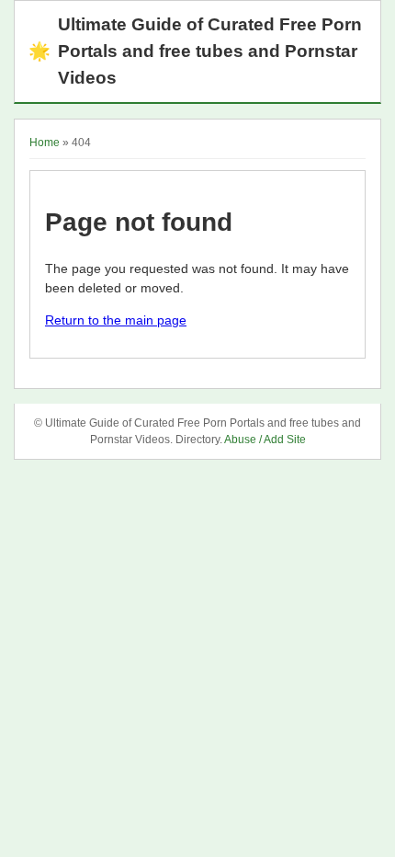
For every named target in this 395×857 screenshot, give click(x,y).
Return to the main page (115, 320)
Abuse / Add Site (265, 439)
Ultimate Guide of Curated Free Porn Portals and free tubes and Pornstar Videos (195, 51)
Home (44, 142)
